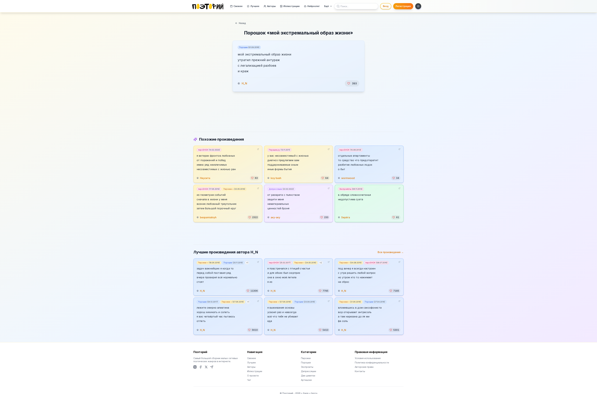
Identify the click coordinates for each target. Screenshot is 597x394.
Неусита (205, 178)
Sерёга (345, 217)
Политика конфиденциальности (372, 362)
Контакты (360, 371)
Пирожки (306, 358)
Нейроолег (313, 6)
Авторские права (364, 367)
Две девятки (308, 375)
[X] (206, 367)
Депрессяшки (281, 189)
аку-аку (275, 217)
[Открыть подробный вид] (258, 149)
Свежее (238, 6)
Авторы (271, 6)
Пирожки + (234, 189)
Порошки (249, 47)
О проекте (253, 375)
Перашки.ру (279, 150)
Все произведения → (391, 252)
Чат (249, 380)
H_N (244, 83)
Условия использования (368, 358)
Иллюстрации (291, 6)
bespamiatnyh (208, 217)
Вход (386, 6)
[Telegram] (211, 367)
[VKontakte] (195, 367)
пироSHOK (209, 150)
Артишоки (306, 380)
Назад (242, 23)
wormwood (348, 178)
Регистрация (403, 6)
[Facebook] (200, 367)
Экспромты (307, 367)
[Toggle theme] (418, 6)
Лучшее (254, 6)
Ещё (326, 6)
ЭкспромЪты (350, 189)
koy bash (276, 178)
